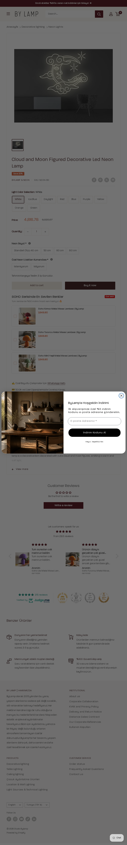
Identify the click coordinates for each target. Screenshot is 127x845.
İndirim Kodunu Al (94, 432)
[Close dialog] (121, 395)
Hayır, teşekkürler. (94, 442)
